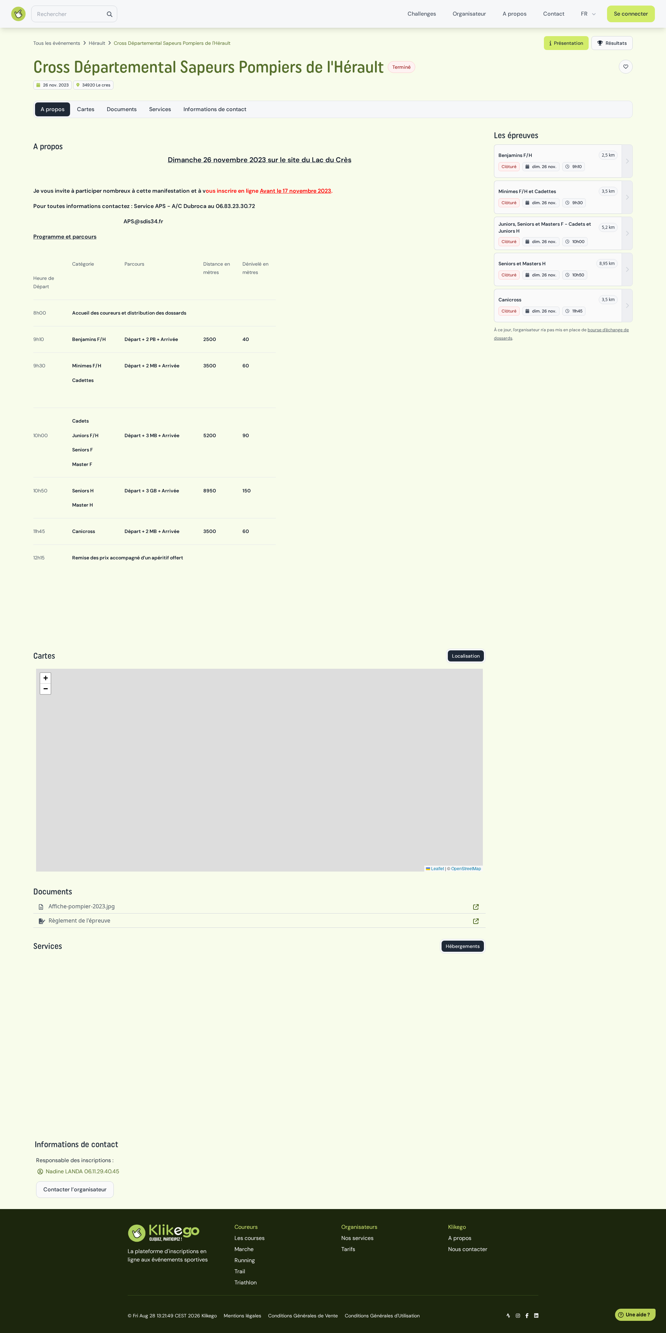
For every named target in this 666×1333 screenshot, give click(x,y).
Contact (553, 13)
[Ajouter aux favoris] (626, 67)
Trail (239, 1271)
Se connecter (631, 13)
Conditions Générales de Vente (303, 1316)
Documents (122, 109)
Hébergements (463, 946)
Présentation (568, 43)
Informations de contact (214, 109)
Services (160, 109)
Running (244, 1260)
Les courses (249, 1238)
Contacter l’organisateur (74, 1189)
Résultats (616, 43)
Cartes (85, 109)
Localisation (466, 656)
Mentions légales (242, 1316)
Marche (244, 1249)
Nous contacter (467, 1249)
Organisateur (469, 13)
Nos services (357, 1238)
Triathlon (245, 1282)
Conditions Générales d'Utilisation (382, 1316)
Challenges (422, 13)
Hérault (97, 43)
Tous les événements (56, 43)
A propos (515, 13)
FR (584, 13)
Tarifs (348, 1249)
